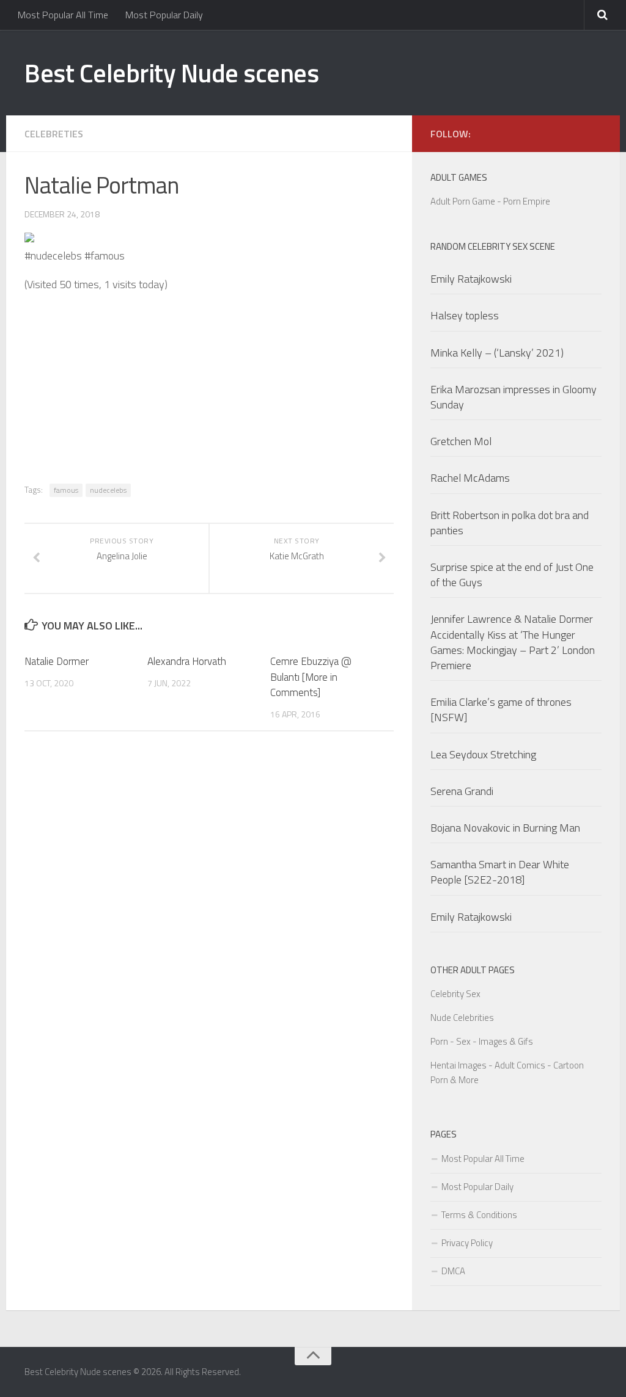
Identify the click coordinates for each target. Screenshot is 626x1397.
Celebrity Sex (455, 994)
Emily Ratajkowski (471, 278)
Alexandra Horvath (186, 661)
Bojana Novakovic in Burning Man (505, 827)
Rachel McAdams (470, 478)
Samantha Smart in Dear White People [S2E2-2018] (499, 872)
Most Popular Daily (164, 14)
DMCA (453, 1271)
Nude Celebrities (462, 1018)
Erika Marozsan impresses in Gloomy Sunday (513, 397)
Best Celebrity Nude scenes (171, 72)
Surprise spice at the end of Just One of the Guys (512, 574)
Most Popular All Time (63, 14)
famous (66, 490)
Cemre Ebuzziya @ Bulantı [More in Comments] (311, 676)
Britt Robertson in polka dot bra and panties (509, 523)
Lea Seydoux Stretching (483, 754)
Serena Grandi (461, 791)
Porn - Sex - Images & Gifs (481, 1041)
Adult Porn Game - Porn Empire (490, 201)
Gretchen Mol (461, 441)
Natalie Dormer (56, 661)
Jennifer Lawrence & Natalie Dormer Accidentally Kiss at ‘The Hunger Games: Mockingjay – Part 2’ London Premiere (512, 642)
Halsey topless (464, 315)
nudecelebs (108, 490)
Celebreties (53, 133)
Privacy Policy (467, 1243)
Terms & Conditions (479, 1215)
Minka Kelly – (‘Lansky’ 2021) (497, 352)
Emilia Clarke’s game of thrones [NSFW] (501, 709)
